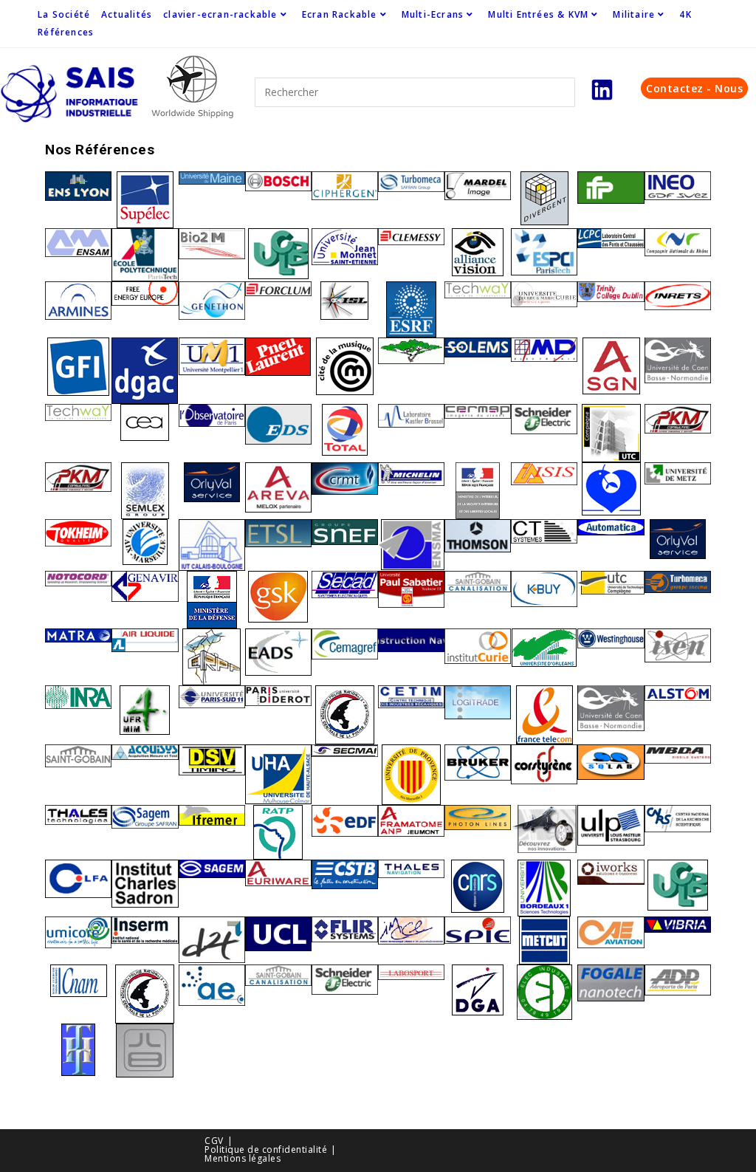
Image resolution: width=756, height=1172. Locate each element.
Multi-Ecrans (433, 14)
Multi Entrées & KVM (538, 14)
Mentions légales (243, 1158)
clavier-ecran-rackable (220, 14)
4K (685, 14)
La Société (64, 14)
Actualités (126, 14)
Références (66, 32)
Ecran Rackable (339, 14)
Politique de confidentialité (266, 1149)
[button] (694, 88)
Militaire (634, 14)
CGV (214, 1140)
